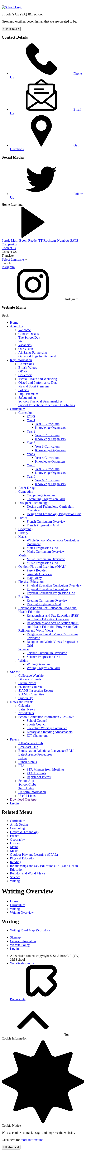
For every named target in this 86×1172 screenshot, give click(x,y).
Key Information (21, 360)
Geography (25, 529)
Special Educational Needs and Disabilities (46, 405)
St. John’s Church (30, 687)
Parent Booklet (36, 570)
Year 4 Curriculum (47, 457)
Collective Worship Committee (47, 728)
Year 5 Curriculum (47, 469)
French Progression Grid (43, 525)
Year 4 (31, 454)
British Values (27, 367)
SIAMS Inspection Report (35, 690)
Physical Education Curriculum (47, 589)
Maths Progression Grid (42, 548)
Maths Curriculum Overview (46, 551)
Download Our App (23, 799)
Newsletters (26, 713)
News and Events (21, 702)
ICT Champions (37, 735)
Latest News (26, 709)
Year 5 (31, 465)
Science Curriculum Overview (47, 653)
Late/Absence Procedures (35, 754)
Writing (23, 660)
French (23, 518)
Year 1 (31, 420)
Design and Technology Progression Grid (54, 514)
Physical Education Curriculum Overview (54, 585)
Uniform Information (32, 792)
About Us (16, 326)
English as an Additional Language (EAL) (46, 750)
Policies (23, 390)
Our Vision (25, 349)
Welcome (24, 330)
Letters (22, 758)
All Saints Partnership (32, 352)
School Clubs (27, 784)
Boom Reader (28, 240)
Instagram (8, 267)
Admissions (26, 364)
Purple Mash (10, 240)
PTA (21, 765)
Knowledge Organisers (50, 427)
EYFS (31, 416)
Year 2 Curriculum (47, 435)
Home (14, 322)
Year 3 (31, 442)
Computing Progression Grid (46, 499)
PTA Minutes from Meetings (45, 769)
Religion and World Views (35, 630)
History (23, 533)
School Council (37, 720)
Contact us (9, 248)
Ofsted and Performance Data (37, 382)
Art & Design (27, 487)
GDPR (23, 371)
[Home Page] (12, 7)
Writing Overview (39, 664)
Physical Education (31, 581)
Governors (25, 375)
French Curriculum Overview (46, 521)
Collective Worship (31, 675)
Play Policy (34, 578)
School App (26, 780)
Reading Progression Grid (44, 604)
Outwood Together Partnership (38, 356)
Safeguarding (27, 397)
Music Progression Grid (42, 563)
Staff (21, 341)
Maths (22, 536)
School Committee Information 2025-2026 (46, 717)
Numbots (63, 240)
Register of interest (39, 777)
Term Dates (26, 788)
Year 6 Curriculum (47, 480)
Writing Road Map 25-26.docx (30, 930)
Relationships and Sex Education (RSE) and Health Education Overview (53, 617)
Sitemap (15, 937)
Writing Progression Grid (43, 668)
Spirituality (25, 698)
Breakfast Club (28, 747)
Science (23, 649)
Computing (25, 491)
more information (32, 1140)
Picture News (27, 683)
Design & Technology (33, 503)
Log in (14, 803)
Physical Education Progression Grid (51, 593)
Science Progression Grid (43, 657)
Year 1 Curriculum (47, 424)
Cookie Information (23, 941)
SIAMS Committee (31, 694)
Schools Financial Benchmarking (40, 401)
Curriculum (17, 409)
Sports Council (36, 724)
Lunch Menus (27, 762)
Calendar (24, 705)
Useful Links (26, 795)
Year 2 (31, 431)
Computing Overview (41, 495)
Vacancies (25, 345)
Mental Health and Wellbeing (37, 379)
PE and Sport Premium (33, 386)
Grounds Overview (39, 574)
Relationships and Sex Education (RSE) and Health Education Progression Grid (53, 624)
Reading (23, 596)
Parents (15, 739)
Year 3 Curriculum (47, 446)
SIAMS (15, 672)
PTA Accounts (36, 773)
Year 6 (31, 476)
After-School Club (30, 743)
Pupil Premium (28, 394)
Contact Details (28, 334)
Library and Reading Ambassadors (49, 732)
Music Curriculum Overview (46, 559)
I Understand (11, 1147)
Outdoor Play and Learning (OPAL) (42, 566)
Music (22, 555)
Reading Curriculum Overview (47, 600)
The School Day (29, 337)
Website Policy (20, 945)
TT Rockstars (47, 240)
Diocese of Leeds (29, 679)
